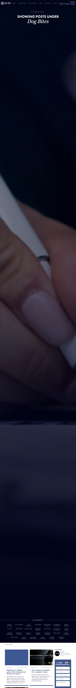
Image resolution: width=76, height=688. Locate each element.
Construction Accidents (57, 625)
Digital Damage (66, 625)
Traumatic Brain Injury (33, 638)
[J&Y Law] (6, 3)
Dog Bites (9, 628)
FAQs (40, 3)
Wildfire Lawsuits (52, 638)
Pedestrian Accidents (19, 634)
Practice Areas (21, 3)
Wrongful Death (61, 638)
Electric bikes (28, 628)
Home (5, 644)
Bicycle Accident (9, 625)
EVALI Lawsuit (47, 628)
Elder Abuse (19, 628)
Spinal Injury (14, 637)
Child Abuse (38, 624)
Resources (47, 3)
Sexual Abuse (56, 633)
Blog (7, 644)
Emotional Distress (38, 629)
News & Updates (66, 629)
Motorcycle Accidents (57, 629)
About (13, 3)
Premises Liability (38, 634)
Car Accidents (28, 625)
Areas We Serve (32, 3)
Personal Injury (28, 634)
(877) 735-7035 (67, 4)
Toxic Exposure (23, 638)
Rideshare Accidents (47, 634)
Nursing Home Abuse (9, 634)
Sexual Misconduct (66, 634)
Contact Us (55, 3)
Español (73, 2)
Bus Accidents (19, 624)
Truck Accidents (42, 638)
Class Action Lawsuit (47, 625)
